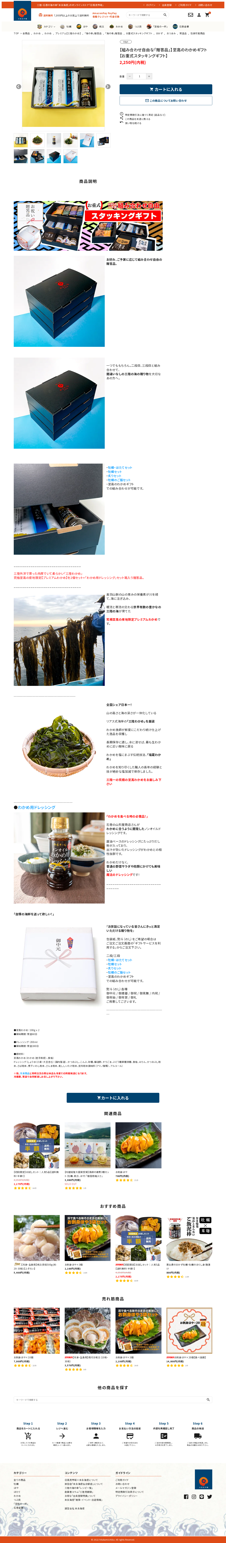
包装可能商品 (197, 33)
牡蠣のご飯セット (119, 480)
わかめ (37, 33)
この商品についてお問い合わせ (166, 101)
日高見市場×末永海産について (81, 1480)
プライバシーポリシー (126, 1495)
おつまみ (171, 33)
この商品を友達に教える (135, 119)
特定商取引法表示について (129, 1491)
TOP (16, 33)
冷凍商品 (25, 1073)
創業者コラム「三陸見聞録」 (79, 1491)
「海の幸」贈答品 (93, 33)
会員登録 (167, 5)
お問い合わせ (205, 5)
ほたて (17, 1491)
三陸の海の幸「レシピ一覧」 (79, 1488)
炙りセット (115, 476)
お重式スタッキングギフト (139, 33)
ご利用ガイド (185, 5)
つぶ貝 (17, 1499)
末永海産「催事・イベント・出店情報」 (84, 1499)
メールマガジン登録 (125, 1488)
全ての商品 (20, 1480)
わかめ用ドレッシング (36, 807)
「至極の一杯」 (21, 1503)
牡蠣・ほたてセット (120, 467)
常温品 (183, 33)
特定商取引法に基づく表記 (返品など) (142, 114)
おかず (159, 33)
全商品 (26, 33)
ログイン (150, 5)
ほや (16, 1488)
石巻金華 (18, 1507)
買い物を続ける (131, 123)
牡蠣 (16, 1484)
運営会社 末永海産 (75, 1508)
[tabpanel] (63, 85)
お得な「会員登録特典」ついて (80, 1495)
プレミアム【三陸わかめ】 (68, 33)
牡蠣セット (115, 471)
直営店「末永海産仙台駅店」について (84, 1484)
